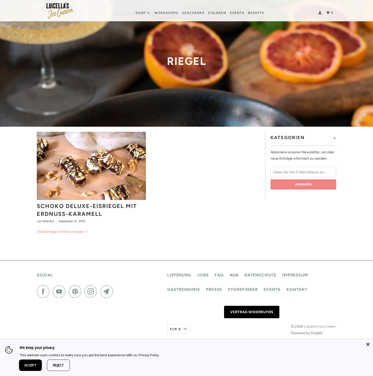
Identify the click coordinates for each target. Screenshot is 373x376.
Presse (214, 289)
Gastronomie (183, 289)
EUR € (175, 329)
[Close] (367, 344)
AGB (234, 275)
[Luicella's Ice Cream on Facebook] (44, 291)
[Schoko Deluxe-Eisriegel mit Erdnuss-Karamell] (91, 166)
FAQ (219, 275)
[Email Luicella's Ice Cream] (108, 291)
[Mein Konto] (320, 13)
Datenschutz (260, 275)
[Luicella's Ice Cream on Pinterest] (76, 291)
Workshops (166, 13)
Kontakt (296, 289)
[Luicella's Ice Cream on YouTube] (60, 291)
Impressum (295, 275)
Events (237, 13)
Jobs (203, 275)
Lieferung (179, 275)
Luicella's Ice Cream (319, 326)
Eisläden (217, 13)
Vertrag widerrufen (251, 312)
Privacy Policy (149, 355)
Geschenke (193, 13)
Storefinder (243, 289)
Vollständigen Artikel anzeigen (61, 232)
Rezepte (256, 13)
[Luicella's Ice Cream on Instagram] (92, 291)
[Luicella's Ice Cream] (59, 10)
